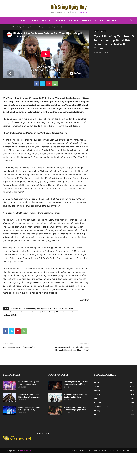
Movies (72, 20)
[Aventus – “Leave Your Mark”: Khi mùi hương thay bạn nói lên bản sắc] (9, 398)
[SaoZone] (68, 8)
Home (24, 20)
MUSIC (45, 20)
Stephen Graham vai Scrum (66, 312)
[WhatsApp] (55, 83)
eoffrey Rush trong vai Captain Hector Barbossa (21, 312)
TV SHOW (58, 20)
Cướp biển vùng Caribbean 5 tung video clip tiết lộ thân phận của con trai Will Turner (42, 309)
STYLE (98, 20)
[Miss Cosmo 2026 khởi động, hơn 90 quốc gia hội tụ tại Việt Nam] (9, 410)
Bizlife (12, 27)
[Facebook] (36, 83)
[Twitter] (42, 83)
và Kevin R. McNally (11, 315)
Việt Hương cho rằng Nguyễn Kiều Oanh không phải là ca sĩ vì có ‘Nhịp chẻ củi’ (71, 348)
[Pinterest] (49, 83)
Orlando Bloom (47, 312)
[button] (131, 20)
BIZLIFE (110, 20)
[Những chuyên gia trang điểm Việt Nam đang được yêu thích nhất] (55, 410)
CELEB (33, 20)
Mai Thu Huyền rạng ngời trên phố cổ (19, 347)
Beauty (85, 20)
